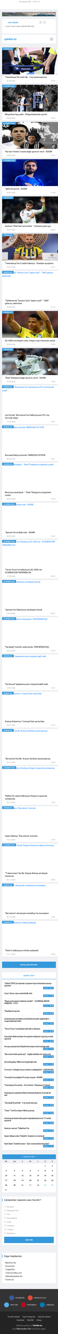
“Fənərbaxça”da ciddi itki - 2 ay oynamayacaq (26, 77)
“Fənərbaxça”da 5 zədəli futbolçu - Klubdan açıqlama (29, 263)
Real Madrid (12, 1218)
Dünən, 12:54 (48, 1138)
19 (22, 1180)
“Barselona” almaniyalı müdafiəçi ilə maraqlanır (27, 913)
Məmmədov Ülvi (24, 1329)
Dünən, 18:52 (48, 1031)
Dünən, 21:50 (48, 996)
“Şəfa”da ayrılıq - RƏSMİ (16, 189)
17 (6, 1180)
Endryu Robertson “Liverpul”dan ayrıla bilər (24, 721)
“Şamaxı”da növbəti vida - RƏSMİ (20, 532)
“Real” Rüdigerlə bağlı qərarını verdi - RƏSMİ (25, 378)
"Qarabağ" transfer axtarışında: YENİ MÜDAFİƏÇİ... (28, 647)
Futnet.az (9, 1279)
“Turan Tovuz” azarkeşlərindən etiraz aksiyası (22, 1029)
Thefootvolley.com (13, 1273)
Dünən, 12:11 (48, 1146)
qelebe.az (5, 39)
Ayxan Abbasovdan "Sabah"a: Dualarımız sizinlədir (24, 1136)
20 (30, 1180)
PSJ (8, 1214)
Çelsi (9, 1222)
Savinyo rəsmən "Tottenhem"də (16, 1128)
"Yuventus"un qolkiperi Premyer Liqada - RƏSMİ (23, 1077)
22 (45, 1180)
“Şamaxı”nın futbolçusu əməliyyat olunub (23, 610)
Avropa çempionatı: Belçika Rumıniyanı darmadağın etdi (26, 1046)
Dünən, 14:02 (48, 1123)
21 (38, 1180)
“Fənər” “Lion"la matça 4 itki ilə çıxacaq (19, 1110)
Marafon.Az (10, 1263)
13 (30, 1176)
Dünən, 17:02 (48, 1064)
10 (6, 1176)
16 (52, 1176)
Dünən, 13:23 (48, 1131)
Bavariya (10, 1207)
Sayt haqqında (28, 1317)
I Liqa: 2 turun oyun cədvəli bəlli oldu (18, 993)
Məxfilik (30, 1320)
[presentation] (40, 22)
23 (52, 1180)
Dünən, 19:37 (48, 1023)
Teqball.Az (10, 1269)
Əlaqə (39, 1320)
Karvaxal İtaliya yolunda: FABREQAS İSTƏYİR (25, 455)
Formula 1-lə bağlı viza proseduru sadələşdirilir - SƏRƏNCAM (28, 1070)
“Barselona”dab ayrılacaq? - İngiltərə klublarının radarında (27, 1054)
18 (14, 1180)
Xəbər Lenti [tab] (29, 976)
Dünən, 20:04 (48, 1013)
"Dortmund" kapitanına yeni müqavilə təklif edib (26, 684)
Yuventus (10, 1226)
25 (14, 1185)
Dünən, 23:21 (48, 988)
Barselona (11, 1233)
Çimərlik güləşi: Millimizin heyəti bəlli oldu (20, 1062)
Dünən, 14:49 (48, 1113)
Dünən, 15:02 (48, 1105)
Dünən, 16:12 (48, 1080)
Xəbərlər (8, 49)
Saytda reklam (44, 1317)
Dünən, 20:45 (48, 1006)
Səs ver (29, 1240)
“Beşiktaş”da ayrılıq (12, 1011)
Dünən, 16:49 (48, 1072)
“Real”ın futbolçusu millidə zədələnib (21, 950)
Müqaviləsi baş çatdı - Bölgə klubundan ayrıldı (26, 114)
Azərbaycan (9, 86)
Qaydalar (20, 1320)
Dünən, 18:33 (48, 1041)
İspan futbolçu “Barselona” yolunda (21, 836)
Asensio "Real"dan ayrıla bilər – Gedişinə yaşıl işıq (28, 226)
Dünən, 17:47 (48, 1049)
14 (38, 1176)
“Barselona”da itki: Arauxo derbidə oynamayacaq (27, 759)
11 (14, 1176)
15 (45, 1176)
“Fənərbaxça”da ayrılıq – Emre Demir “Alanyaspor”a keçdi (27, 1085)
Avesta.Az (10, 1266)
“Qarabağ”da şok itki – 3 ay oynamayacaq (20, 1103)
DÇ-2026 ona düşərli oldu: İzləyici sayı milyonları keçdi (30, 341)
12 (22, 1176)
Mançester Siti (13, 1210)
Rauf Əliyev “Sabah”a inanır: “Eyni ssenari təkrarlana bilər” (26, 1144)
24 (6, 1185)
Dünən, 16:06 (48, 1088)
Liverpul (10, 1229)
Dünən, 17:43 (48, 1057)
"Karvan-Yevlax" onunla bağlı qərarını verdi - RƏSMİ (28, 152)
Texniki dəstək (13, 1317)
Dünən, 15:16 (48, 1097)
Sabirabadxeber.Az (13, 1276)
